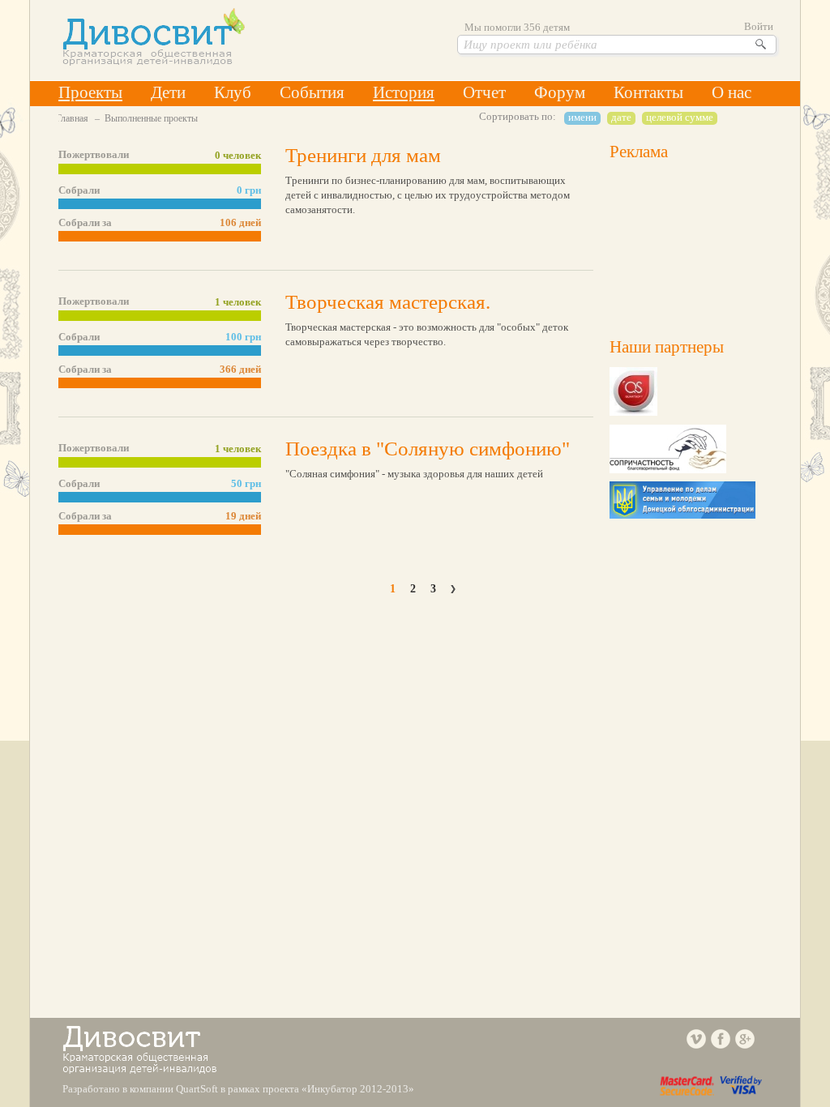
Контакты (648, 92)
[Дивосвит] (153, 62)
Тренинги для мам (363, 155)
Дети (168, 92)
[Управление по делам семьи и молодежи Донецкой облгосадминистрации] (682, 515)
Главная (72, 118)
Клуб (232, 92)
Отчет (484, 92)
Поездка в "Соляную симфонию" (427, 448)
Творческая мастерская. (387, 302)
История (403, 92)
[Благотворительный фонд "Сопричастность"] (668, 470)
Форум (559, 92)
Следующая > (455, 589)
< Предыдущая (374, 589)
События (312, 92)
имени (582, 117)
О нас (731, 92)
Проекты (90, 92)
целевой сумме (679, 117)
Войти (758, 26)
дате (621, 117)
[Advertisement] (691, 245)
